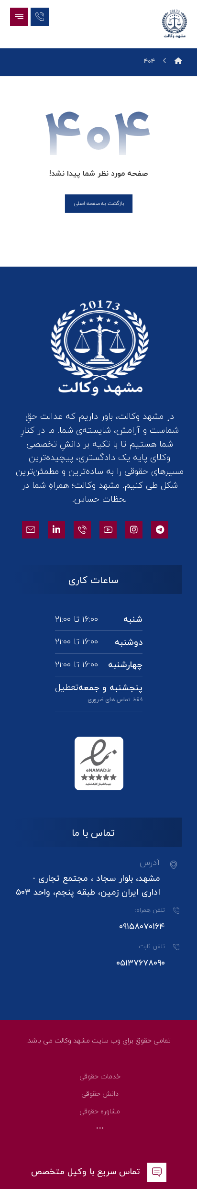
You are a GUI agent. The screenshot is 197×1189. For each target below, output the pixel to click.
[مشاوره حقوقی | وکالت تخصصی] (174, 24)
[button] (19, 17)
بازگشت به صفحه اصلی (98, 203)
